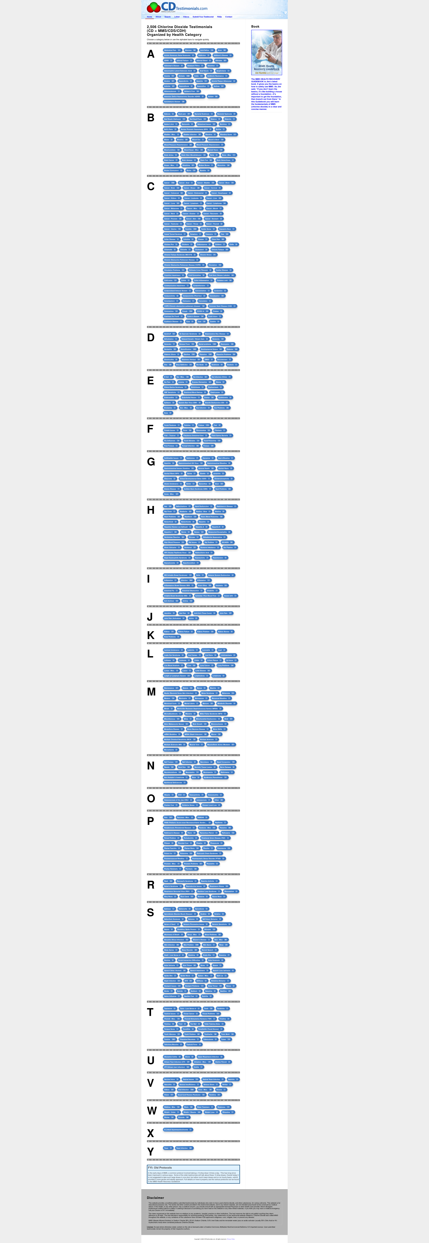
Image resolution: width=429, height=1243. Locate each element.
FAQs (219, 16)
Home (149, 16)
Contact (228, 16)
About (158, 16)
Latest (177, 16)
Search (168, 16)
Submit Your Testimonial (203, 16)
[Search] (238, 43)
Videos (186, 16)
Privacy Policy (231, 1239)
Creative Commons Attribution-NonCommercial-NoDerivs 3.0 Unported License (234, 1227)
